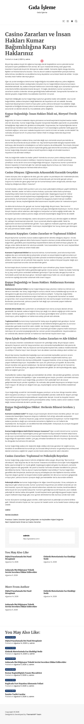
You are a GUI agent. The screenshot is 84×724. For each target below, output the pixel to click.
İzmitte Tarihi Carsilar (15, 694)
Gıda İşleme (42, 7)
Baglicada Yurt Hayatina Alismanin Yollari (24, 683)
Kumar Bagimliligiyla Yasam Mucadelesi (23, 673)
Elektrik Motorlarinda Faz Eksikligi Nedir (59, 557)
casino (7, 509)
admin (28, 59)
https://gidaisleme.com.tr (31, 539)
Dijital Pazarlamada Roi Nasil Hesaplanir (18, 557)
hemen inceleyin (11, 514)
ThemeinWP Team (33, 714)
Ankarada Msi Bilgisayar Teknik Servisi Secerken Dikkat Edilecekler (21, 571)
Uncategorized (10, 637)
